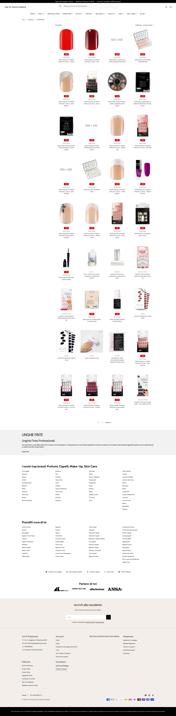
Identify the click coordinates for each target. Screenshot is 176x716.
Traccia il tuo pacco (129, 647)
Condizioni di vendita (28, 679)
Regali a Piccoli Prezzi (28, 536)
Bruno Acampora (27, 500)
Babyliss (24, 486)
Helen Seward (126, 471)
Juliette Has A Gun (128, 480)
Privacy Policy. (100, 622)
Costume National (60, 489)
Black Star (25, 494)
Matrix (124, 503)
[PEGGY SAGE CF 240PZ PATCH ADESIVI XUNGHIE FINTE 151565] (117, 39)
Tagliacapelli (126, 541)
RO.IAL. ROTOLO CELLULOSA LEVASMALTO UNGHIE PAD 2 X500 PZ (92, 276)
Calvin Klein (58, 480)
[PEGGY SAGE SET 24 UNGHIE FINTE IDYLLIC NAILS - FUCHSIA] (91, 385)
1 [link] (98, 422)
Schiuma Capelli (94, 544)
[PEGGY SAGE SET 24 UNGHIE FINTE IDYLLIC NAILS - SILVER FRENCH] (117, 169)
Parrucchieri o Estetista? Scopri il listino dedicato (104, 636)
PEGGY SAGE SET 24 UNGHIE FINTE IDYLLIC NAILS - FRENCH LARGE (92, 235)
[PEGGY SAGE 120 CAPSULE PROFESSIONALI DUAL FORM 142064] (91, 125)
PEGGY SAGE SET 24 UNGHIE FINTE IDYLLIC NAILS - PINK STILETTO (142, 363)
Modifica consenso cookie (30, 685)
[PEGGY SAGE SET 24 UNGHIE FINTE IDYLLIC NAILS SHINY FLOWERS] (66, 213)
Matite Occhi (26, 550)
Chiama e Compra (61, 669)
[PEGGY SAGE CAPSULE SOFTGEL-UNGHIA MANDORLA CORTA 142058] (66, 125)
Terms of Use (90, 622)
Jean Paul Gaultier (127, 477)
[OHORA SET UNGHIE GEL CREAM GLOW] (142, 299)
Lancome (125, 497)
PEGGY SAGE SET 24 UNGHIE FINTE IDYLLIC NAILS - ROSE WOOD (117, 235)
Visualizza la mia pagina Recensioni (66, 647)
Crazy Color (58, 491)
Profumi (24, 530)
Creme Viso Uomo (127, 553)
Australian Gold (26, 483)
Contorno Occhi (60, 550)
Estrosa (91, 489)
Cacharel (58, 477)
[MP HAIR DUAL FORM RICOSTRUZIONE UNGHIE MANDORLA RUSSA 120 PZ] (117, 341)
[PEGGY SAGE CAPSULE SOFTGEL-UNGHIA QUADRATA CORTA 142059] (117, 81)
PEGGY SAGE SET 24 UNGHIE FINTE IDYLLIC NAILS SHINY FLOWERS (66, 235)
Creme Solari (93, 527)
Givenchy (92, 497)
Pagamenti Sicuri (27, 675)
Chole (57, 483)
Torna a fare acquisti (62, 656)
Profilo (57, 640)
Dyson (91, 486)
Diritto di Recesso (27, 665)
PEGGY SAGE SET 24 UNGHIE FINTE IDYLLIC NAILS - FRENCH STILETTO (142, 191)
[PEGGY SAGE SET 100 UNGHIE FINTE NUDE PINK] (142, 39)
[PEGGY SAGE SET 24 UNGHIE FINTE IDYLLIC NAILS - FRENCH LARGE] (91, 213)
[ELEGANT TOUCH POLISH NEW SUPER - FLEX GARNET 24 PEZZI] (142, 385)
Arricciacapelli (126, 539)
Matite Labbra (26, 547)
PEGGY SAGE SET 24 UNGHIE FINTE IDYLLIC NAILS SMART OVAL (117, 407)
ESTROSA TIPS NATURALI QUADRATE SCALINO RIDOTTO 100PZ (117, 276)
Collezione (31, 19)
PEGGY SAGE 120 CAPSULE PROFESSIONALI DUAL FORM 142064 (92, 147)
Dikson (91, 474)
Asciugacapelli (126, 536)
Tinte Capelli (93, 553)
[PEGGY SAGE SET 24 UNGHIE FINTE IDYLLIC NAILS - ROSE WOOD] (117, 213)
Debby (57, 494)
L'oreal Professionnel (128, 494)
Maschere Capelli (94, 536)
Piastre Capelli (126, 533)
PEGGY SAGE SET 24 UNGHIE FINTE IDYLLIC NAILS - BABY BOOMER (66, 191)
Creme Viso (59, 544)
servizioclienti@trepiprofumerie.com (35, 643)
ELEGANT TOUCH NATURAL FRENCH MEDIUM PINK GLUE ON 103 (66, 318)
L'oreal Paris (125, 491)
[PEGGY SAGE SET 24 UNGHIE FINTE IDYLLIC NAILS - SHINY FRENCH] (66, 81)
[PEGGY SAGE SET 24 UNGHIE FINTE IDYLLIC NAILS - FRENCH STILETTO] (142, 169)
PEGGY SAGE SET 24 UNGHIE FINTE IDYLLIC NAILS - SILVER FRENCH (117, 191)
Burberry (58, 471)
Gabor (91, 491)
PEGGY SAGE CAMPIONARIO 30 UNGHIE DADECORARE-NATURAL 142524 (143, 103)
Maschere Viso (59, 547)
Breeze (24, 497)
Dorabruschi (92, 480)
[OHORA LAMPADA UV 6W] (91, 341)
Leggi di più (25, 451)
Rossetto (24, 544)
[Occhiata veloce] (74, 32)
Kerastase (125, 486)
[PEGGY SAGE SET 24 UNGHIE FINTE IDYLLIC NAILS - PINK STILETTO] (142, 341)
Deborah (58, 497)
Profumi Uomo (26, 527)
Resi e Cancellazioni (28, 682)
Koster (124, 489)
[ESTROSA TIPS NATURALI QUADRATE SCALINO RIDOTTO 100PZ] (117, 257)
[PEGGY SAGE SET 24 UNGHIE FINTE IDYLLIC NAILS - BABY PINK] (142, 125)
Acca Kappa (25, 471)
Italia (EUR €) (37, 695)
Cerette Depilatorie (128, 556)
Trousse (24, 539)
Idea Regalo (25, 533)
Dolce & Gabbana (94, 477)
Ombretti (25, 553)
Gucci (90, 500)
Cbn (56, 474)
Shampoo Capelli (94, 533)
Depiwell (58, 500)
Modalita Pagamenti (129, 643)
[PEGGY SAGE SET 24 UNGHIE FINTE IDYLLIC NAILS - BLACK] (91, 81)
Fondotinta (58, 536)
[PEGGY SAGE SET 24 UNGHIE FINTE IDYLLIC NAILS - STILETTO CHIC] (66, 385)
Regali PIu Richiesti (27, 541)
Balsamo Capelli (94, 547)
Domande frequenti (129, 650)
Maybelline (125, 506)
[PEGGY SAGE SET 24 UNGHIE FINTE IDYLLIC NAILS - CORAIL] (66, 39)
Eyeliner (57, 530)
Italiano (24, 695)
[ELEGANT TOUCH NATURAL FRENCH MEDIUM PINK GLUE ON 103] (66, 299)
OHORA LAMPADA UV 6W (92, 358)
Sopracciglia (25, 556)
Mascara (58, 527)
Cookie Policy (26, 672)
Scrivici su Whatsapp (62, 665)
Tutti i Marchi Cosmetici (63, 653)
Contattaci (126, 653)
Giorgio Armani (93, 494)
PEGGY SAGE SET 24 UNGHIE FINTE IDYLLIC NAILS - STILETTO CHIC (66, 407)
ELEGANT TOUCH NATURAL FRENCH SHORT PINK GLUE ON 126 (142, 276)
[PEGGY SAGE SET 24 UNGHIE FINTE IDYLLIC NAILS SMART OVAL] (117, 385)
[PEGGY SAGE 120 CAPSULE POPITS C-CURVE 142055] (91, 299)
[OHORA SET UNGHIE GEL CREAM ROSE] (66, 341)
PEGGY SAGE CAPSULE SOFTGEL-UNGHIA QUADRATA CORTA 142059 (117, 103)
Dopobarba (125, 547)
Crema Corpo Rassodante (63, 553)
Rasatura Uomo (127, 544)
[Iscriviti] (108, 617)
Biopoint (24, 491)
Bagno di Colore (93, 556)
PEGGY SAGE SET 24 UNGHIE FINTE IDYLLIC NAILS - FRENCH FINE (117, 147)
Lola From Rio (126, 500)
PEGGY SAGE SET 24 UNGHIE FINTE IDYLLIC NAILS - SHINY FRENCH (66, 103)
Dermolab (92, 471)
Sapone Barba (126, 550)
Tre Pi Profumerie (32, 699)
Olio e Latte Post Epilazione (130, 559)
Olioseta (124, 509)
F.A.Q (57, 650)
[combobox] (88, 6)
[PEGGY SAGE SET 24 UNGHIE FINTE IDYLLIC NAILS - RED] (91, 39)
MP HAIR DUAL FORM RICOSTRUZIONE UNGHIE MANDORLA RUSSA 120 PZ (117, 360)
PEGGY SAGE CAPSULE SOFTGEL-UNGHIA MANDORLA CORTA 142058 (66, 147)
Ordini (57, 643)
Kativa (124, 483)
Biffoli (23, 489)
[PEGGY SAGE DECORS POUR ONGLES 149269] (66, 257)
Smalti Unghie (59, 541)
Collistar (57, 486)
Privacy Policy (26, 669)
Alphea (24, 477)
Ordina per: (138, 25)
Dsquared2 (92, 483)
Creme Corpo (59, 556)
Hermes (124, 474)
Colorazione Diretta (128, 527)
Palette (57, 533)
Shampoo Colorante (95, 550)
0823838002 (28, 646)
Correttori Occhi (60, 539)
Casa (23, 19)
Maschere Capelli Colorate (97, 539)
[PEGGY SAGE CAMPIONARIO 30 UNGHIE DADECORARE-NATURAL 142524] (142, 81)
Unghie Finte (126, 562)
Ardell (23, 480)
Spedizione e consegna (130, 640)
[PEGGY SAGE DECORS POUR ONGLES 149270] (117, 299)
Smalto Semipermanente (129, 530)
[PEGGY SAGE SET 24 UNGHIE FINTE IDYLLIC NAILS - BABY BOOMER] (66, 169)
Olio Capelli (92, 541)
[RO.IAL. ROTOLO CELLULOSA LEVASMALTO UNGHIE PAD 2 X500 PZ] (91, 257)
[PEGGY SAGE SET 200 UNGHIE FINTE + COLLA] (142, 213)
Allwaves (24, 474)
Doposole (92, 530)
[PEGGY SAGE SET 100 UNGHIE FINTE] (91, 169)
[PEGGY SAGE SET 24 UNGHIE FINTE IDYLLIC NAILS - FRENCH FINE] (117, 125)
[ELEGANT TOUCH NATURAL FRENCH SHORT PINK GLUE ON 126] (142, 257)
